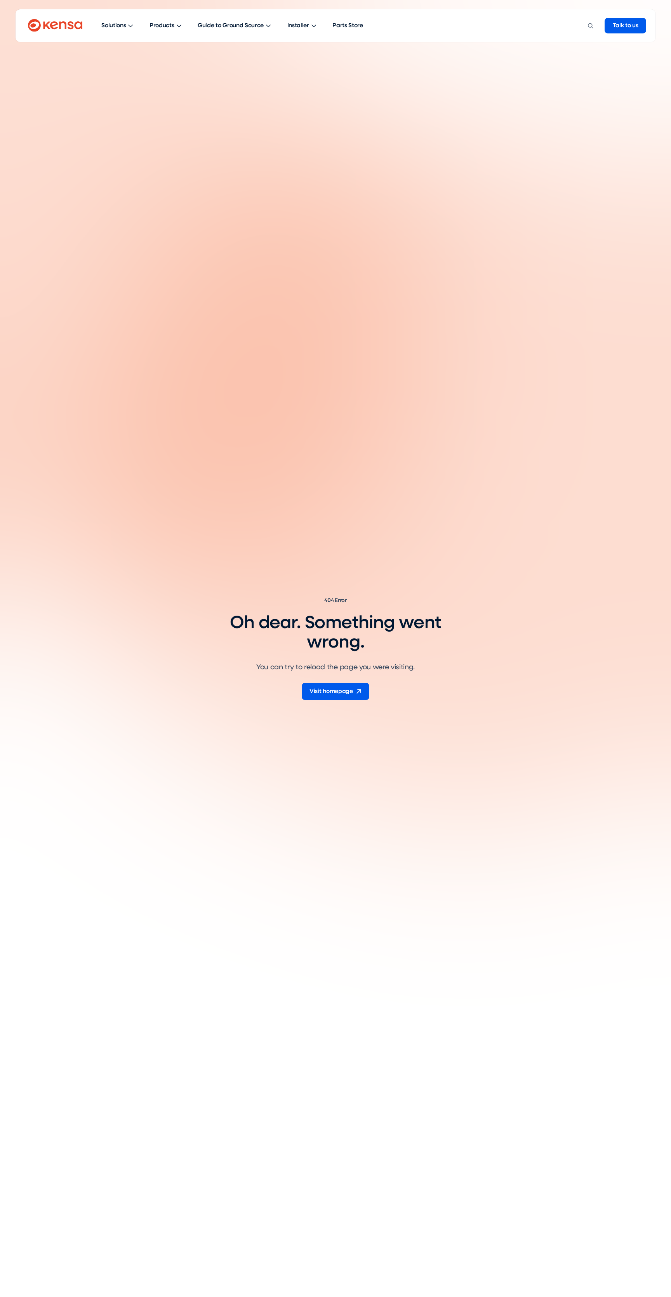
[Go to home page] (55, 25)
